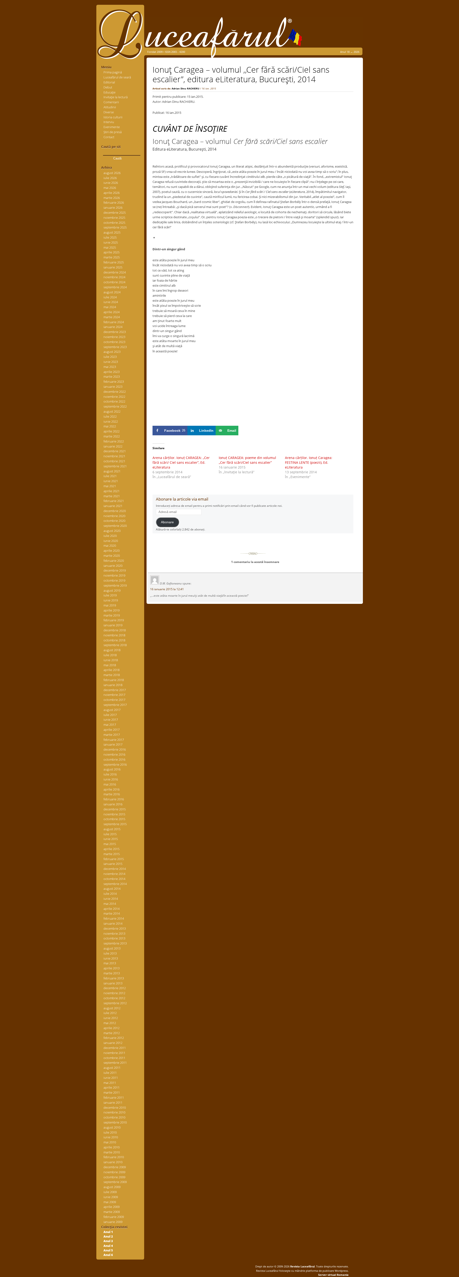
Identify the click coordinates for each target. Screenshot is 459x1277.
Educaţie (109, 92)
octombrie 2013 (114, 938)
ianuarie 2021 (113, 506)
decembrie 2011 (115, 1048)
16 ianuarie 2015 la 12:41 (167, 589)
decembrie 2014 (115, 869)
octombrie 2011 (114, 1058)
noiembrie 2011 (114, 1053)
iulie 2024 (110, 297)
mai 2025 (110, 247)
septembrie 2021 (115, 466)
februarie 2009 (114, 1217)
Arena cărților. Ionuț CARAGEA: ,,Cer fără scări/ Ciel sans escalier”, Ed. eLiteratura (181, 462)
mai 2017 (110, 724)
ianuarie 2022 (113, 446)
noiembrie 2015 (114, 814)
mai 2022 (110, 426)
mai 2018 (110, 665)
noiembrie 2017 (114, 695)
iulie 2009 (110, 1192)
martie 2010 (112, 1152)
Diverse (109, 112)
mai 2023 (110, 367)
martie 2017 (112, 734)
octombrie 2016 (114, 759)
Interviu (109, 122)
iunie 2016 (111, 779)
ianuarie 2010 (113, 1162)
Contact (109, 137)
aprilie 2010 (112, 1147)
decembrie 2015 (115, 809)
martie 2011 (112, 1092)
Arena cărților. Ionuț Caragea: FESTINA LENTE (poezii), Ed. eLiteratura (308, 462)
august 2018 (112, 650)
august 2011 (112, 1067)
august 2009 (112, 1187)
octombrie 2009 (114, 1177)
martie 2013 (112, 973)
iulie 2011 (110, 1072)
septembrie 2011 (115, 1062)
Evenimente (112, 127)
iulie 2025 (110, 237)
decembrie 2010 (115, 1107)
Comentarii (111, 102)
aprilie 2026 (112, 193)
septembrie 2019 (115, 585)
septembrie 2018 (115, 645)
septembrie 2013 (115, 943)
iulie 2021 (110, 476)
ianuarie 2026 (113, 207)
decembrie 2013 (115, 928)
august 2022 (112, 411)
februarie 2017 (114, 739)
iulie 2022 (110, 416)
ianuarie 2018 (113, 685)
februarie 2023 (114, 381)
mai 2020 (110, 545)
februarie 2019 (114, 620)
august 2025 (112, 232)
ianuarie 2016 (113, 804)
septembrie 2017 (115, 705)
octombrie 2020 (114, 520)
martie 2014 (112, 913)
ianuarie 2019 (113, 625)
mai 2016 (110, 784)
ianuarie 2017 (113, 744)
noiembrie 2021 (114, 456)
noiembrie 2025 (114, 217)
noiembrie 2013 (114, 933)
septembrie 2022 (115, 406)
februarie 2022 (114, 441)
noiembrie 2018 (114, 635)
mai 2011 (110, 1083)
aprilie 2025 (112, 252)
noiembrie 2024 (114, 277)
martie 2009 (112, 1212)
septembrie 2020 (115, 526)
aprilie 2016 (112, 789)
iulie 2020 (110, 536)
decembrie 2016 (115, 749)
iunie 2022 (111, 421)
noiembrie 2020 (114, 516)
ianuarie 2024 (113, 327)
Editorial (109, 82)
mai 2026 (110, 188)
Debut (108, 87)
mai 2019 (110, 605)
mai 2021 (110, 486)
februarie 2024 (114, 322)
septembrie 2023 (115, 347)
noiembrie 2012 (114, 993)
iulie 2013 (110, 953)
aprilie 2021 (112, 491)
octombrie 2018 (114, 640)
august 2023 (112, 351)
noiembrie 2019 (114, 575)
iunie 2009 (111, 1197)
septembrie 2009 (115, 1182)
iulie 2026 (110, 178)
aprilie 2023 (112, 372)
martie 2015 (112, 854)
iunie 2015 (111, 839)
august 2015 (112, 829)
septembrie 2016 (115, 764)
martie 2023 (112, 376)
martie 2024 (112, 317)
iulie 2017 (110, 715)
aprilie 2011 (112, 1087)
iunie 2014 (111, 898)
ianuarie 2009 (113, 1222)
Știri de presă (113, 132)
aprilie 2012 (112, 1028)
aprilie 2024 (112, 312)
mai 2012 (110, 1023)
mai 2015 (110, 844)
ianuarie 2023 (113, 386)
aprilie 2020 (112, 550)
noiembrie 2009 (114, 1172)
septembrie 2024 (115, 287)
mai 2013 (110, 963)
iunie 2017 (111, 719)
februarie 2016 (114, 799)
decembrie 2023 (115, 332)
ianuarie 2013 (113, 983)
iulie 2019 (110, 595)
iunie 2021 (111, 481)
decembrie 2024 (115, 272)
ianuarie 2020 (113, 565)
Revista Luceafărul (302, 1266)
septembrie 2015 (115, 824)
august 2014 (112, 888)
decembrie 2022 (115, 391)
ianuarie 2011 (113, 1102)
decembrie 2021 (115, 451)
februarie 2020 (114, 560)
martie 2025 (112, 257)
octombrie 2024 (114, 282)
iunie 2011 (111, 1077)
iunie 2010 (111, 1137)
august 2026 (112, 173)
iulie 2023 (110, 357)
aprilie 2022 (112, 431)
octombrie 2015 (114, 819)
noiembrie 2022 (114, 396)
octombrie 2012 (114, 998)
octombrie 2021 (114, 461)
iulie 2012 (110, 1013)
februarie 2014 (114, 918)
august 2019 (112, 590)
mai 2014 (110, 903)
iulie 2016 (110, 774)
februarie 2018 (114, 680)
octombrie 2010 (114, 1117)
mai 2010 (110, 1142)
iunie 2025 (111, 242)
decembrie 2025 (115, 212)
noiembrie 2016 (114, 754)
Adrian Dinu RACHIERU (185, 88)
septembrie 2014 (115, 884)
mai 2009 (110, 1202)
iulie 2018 (110, 655)
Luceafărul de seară (117, 77)
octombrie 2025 (114, 222)
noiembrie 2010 (114, 1112)
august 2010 (112, 1127)
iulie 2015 (110, 834)
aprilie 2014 (112, 908)
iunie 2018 (111, 660)
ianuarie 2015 (113, 864)
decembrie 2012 (115, 988)
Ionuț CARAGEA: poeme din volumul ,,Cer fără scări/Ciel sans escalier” (247, 460)
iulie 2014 (110, 893)
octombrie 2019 (114, 580)
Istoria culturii (113, 117)
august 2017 (112, 710)
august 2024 (112, 292)
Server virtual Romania (333, 1275)
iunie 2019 (111, 600)
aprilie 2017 (112, 729)
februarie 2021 (114, 501)
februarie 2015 (114, 859)
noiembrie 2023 (114, 337)
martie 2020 (112, 555)
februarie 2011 (114, 1097)
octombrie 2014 (114, 879)
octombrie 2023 (114, 342)
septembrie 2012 (115, 1003)
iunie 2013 (111, 958)
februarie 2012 (114, 1038)
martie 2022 (112, 436)
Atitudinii (110, 107)
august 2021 (112, 471)
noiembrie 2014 (114, 874)
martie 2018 (112, 675)
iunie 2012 (111, 1018)
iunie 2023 (111, 362)
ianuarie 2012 (113, 1043)
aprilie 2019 (112, 610)
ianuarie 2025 (113, 267)
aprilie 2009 (112, 1207)
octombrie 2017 (114, 700)
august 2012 (112, 1008)
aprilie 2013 (112, 968)
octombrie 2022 (114, 401)
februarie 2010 (114, 1157)
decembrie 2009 (115, 1167)
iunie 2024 (111, 302)
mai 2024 (110, 307)
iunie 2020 (111, 541)
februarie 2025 (114, 262)
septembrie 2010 (115, 1122)
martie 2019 (112, 615)
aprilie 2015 (112, 849)
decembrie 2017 (115, 690)
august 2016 (112, 769)
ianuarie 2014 (113, 923)
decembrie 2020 (115, 511)
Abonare (167, 522)
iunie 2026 (111, 182)
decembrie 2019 (115, 570)
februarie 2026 (114, 202)
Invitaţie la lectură (116, 97)
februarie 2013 (114, 978)
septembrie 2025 (115, 227)
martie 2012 (112, 1033)
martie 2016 (112, 794)
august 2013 (112, 948)
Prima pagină (113, 72)
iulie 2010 (110, 1132)
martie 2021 (112, 496)
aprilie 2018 (112, 670)
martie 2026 (112, 198)
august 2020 (112, 531)
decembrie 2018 (115, 630)
